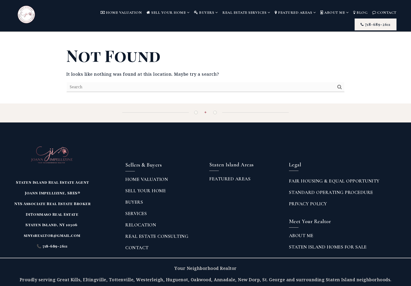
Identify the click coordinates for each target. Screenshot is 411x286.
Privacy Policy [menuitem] (308, 204)
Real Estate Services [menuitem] (245, 12)
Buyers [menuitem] (206, 12)
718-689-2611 (377, 24)
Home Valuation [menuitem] (123, 12)
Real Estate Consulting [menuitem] (156, 236)
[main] (205, 68)
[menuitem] (209, 189)
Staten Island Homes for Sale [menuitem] (328, 247)
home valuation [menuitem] (146, 179)
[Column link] (30, 14)
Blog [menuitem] (362, 12)
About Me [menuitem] (334, 12)
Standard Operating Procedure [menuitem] (331, 192)
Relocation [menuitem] (140, 225)
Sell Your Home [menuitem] (168, 12)
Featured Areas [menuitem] (295, 12)
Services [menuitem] (136, 213)
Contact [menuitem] (386, 12)
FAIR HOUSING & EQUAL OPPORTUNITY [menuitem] (334, 181)
